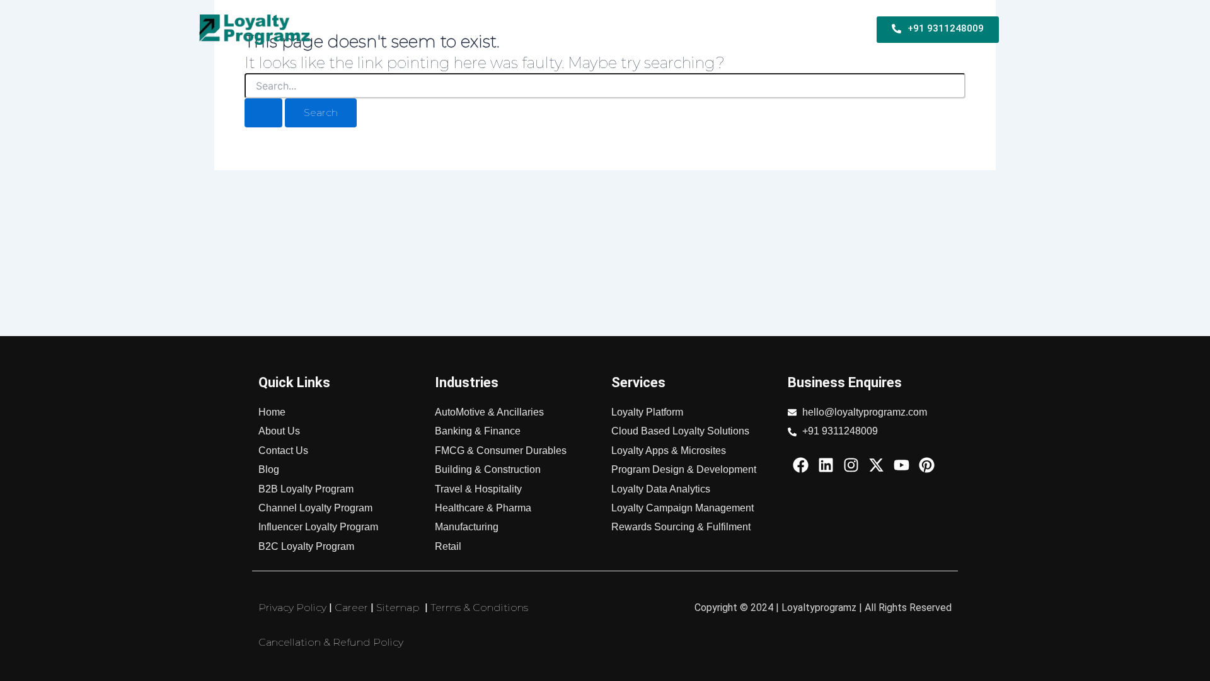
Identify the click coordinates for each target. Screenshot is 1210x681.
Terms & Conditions (479, 608)
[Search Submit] (263, 112)
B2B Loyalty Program (441, 29)
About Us (830, 29)
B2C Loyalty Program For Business (588, 29)
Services (704, 29)
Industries (766, 29)
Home (370, 29)
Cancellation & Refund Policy (330, 642)
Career (351, 608)
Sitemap (398, 608)
